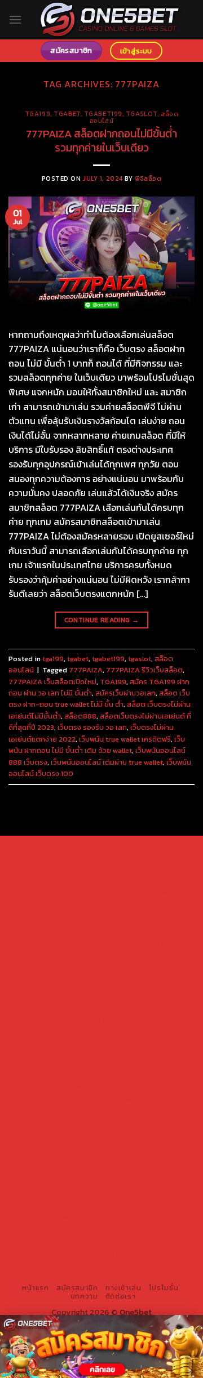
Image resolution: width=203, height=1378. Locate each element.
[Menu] (15, 19)
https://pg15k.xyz (70, 904)
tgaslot (141, 113)
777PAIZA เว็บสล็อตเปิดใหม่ (52, 681)
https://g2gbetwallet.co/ (63, 1189)
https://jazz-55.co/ (139, 1111)
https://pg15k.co (135, 904)
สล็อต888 (80, 716)
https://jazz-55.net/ (141, 1124)
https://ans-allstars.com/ (64, 1007)
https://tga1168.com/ (65, 955)
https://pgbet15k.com (134, 917)
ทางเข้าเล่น (123, 1288)
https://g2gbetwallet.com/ (101, 1150)
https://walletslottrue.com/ (73, 1228)
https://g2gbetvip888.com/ (136, 1137)
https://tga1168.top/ (64, 981)
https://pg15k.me (134, 891)
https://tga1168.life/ (140, 981)
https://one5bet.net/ (141, 1021)
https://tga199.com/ (140, 1034)
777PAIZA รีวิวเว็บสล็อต (144, 670)
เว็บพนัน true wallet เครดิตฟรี (125, 739)
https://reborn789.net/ (77, 1047)
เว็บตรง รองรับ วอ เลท (92, 727)
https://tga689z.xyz (62, 865)
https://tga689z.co (142, 852)
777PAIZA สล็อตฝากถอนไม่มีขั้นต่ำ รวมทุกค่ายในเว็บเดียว (101, 141)
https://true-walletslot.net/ (128, 1241)
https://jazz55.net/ (50, 1073)
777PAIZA (86, 670)
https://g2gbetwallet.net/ (79, 1163)
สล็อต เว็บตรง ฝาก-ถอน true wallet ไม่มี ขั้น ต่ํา (99, 699)
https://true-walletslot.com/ (77, 1254)
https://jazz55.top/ (65, 1111)
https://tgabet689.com (138, 1202)
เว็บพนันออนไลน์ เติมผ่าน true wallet (107, 762)
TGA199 (113, 681)
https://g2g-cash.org (63, 878)
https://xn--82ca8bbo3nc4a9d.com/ (112, 1170)
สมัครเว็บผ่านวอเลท (125, 693)
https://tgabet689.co (145, 1215)
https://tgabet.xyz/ (141, 955)
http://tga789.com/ (64, 968)
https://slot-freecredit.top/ (127, 1260)
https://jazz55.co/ (49, 1137)
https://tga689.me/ (57, 1202)
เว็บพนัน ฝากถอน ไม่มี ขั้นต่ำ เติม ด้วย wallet (96, 745)
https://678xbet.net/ (64, 994)
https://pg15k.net (60, 917)
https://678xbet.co (141, 994)
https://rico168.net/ (150, 1007)
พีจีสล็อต (148, 178)
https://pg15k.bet (69, 891)
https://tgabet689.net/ (60, 1215)
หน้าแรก (35, 1288)
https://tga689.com (149, 1189)
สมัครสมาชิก (77, 1288)
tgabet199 (103, 113)
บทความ (84, 1296)
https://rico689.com (140, 865)
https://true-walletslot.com (128, 1098)
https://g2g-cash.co (141, 878)
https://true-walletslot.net (77, 1086)
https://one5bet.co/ (63, 1034)
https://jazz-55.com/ (63, 1124)
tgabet (67, 113)
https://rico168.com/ (61, 1021)
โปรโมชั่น (163, 1288)
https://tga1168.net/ (139, 968)
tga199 (37, 113)
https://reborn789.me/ (128, 1060)
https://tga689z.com (65, 852)
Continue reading (101, 620)
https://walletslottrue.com (138, 1073)
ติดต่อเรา (120, 1296)
